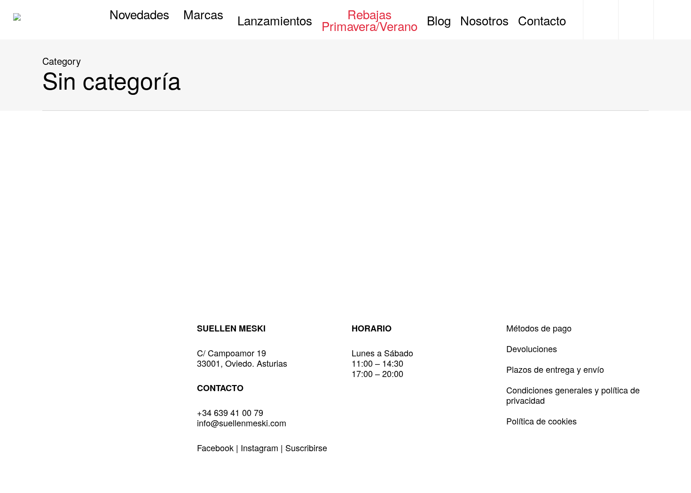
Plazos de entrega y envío (555, 369)
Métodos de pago (539, 328)
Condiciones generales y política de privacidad (573, 395)
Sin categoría (75, 182)
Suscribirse (306, 447)
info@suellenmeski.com (241, 422)
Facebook (216, 447)
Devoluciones (531, 348)
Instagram (261, 447)
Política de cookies (541, 421)
